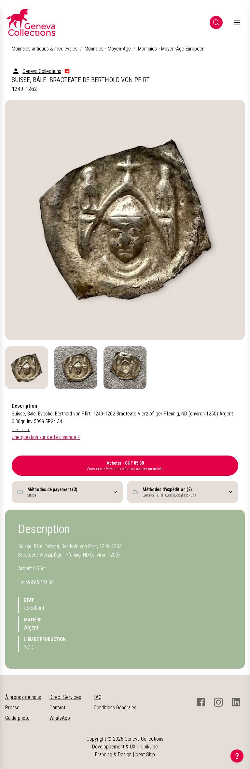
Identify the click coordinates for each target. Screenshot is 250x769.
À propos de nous (23, 697)
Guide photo (17, 718)
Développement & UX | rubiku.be (125, 747)
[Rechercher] (216, 22)
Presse (12, 707)
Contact (57, 707)
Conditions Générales (115, 707)
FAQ (98, 697)
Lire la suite (21, 430)
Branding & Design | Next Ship (125, 754)
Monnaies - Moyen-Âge (108, 49)
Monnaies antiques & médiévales (44, 49)
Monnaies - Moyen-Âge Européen (171, 49)
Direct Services (65, 697)
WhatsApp (59, 718)
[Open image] (125, 220)
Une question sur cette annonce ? (46, 437)
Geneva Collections (41, 71)
